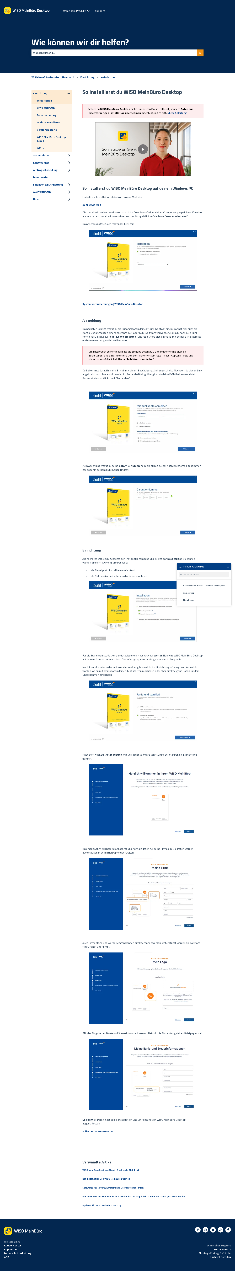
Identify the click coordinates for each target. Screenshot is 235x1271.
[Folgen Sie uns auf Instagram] (205, 1230)
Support (100, 11)
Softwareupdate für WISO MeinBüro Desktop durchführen (113, 1187)
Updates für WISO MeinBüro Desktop (101, 1205)
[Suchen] (200, 52)
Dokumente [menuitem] (40, 177)
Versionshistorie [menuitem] (47, 129)
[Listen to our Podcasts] (220, 1230)
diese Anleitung (177, 113)
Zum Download (91, 204)
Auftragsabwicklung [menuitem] (45, 170)
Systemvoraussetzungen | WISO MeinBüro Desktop (112, 304)
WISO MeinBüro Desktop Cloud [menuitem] (51, 138)
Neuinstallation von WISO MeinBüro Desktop (106, 1178)
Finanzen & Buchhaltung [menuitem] (48, 184)
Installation (107, 77)
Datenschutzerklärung (17, 1253)
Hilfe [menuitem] (36, 199)
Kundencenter (12, 1245)
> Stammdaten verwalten (98, 1131)
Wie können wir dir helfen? (80, 42)
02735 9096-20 (222, 1249)
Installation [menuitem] (44, 100)
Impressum (11, 1249)
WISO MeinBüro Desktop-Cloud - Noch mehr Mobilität (110, 1170)
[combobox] (114, 52)
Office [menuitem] (40, 148)
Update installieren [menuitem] (48, 122)
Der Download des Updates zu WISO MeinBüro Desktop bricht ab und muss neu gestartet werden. (134, 1196)
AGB (6, 1257)
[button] (69, 93)
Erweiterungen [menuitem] (46, 107)
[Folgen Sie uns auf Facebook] (228, 1230)
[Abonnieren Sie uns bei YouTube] (213, 1230)
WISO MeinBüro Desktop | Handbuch (52, 77)
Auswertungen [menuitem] (42, 191)
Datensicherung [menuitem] (46, 115)
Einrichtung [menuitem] (40, 93)
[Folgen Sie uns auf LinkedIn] (198, 1230)
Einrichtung (87, 77)
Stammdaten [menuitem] (41, 155)
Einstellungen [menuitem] (41, 162)
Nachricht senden (220, 1257)
